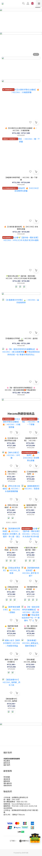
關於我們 (7, 765)
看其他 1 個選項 (11, 522)
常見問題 (7, 777)
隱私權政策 (8, 783)
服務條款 (7, 781)
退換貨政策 (8, 785)
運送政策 (7, 779)
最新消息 (7, 763)
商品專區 (7, 761)
